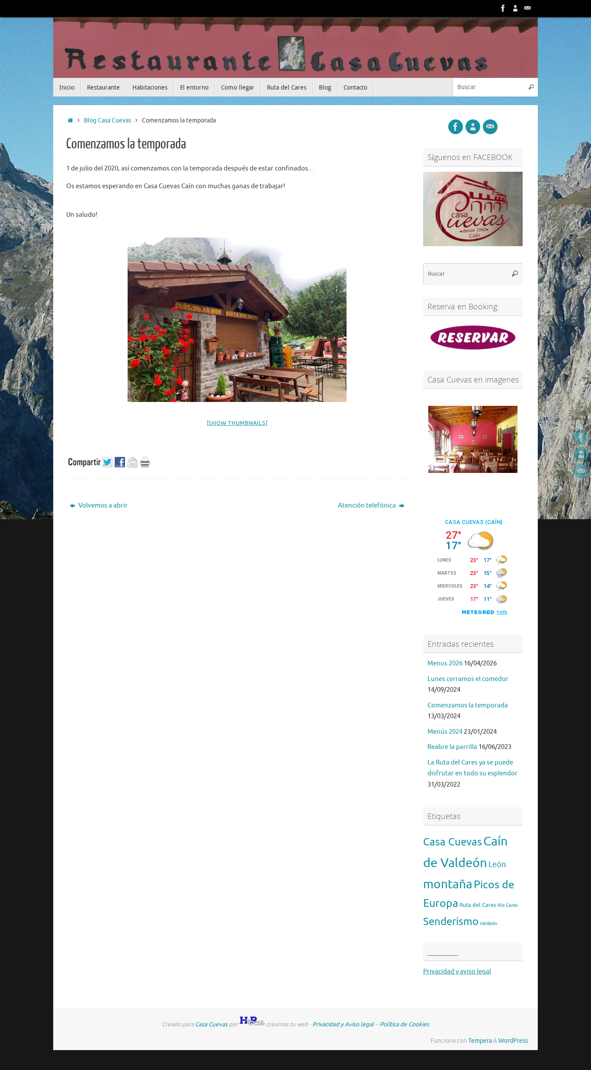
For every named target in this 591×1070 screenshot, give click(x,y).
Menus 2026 (445, 663)
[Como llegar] (515, 8)
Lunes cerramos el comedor (467, 679)
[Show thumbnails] (237, 423)
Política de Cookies (404, 1024)
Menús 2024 (445, 732)
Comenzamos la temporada (467, 705)
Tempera (480, 1040)
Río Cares (508, 905)
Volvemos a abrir (102, 505)
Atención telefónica (367, 505)
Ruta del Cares (477, 905)
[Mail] (527, 8)
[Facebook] (503, 8)
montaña (447, 884)
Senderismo (451, 921)
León (497, 864)
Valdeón (488, 923)
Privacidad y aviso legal (457, 971)
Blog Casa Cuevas (107, 120)
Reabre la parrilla (452, 747)
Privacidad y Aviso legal (343, 1024)
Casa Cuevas (452, 841)
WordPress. (513, 1040)
